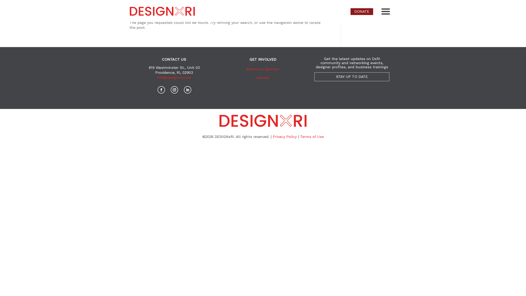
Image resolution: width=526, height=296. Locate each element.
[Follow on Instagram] (174, 90)
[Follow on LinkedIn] (187, 90)
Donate (263, 77)
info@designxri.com (174, 77)
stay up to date (352, 76)
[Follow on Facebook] (161, 90)
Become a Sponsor (262, 69)
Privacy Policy (285, 136)
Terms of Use (312, 136)
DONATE (361, 11)
